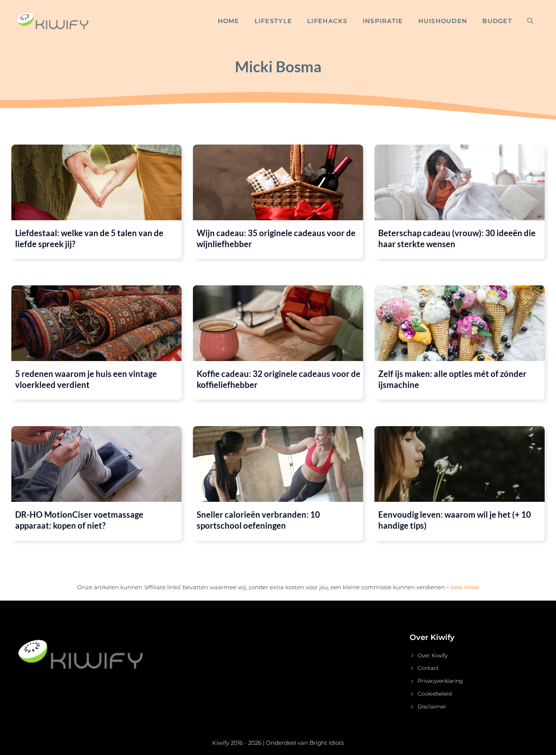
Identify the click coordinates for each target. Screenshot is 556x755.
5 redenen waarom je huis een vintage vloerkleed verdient (86, 379)
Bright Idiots (326, 742)
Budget (497, 21)
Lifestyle (273, 21)
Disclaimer (432, 706)
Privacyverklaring (440, 680)
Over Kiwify (432, 655)
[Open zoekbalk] (530, 21)
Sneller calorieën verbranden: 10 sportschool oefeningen (258, 520)
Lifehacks (327, 21)
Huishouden (442, 21)
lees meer (465, 587)
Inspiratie (383, 21)
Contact (428, 668)
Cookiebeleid (435, 693)
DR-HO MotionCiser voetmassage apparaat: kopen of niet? (79, 520)
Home (228, 21)
